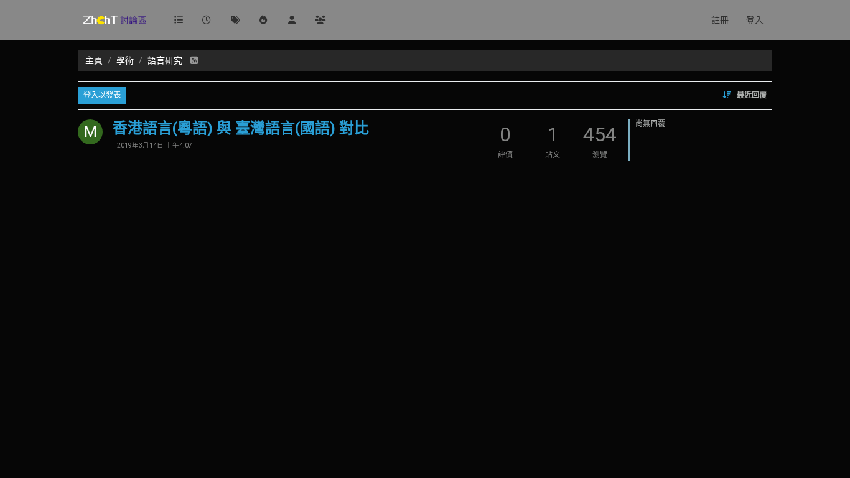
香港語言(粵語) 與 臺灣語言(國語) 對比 (241, 128)
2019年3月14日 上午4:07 (154, 145)
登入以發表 (102, 95)
